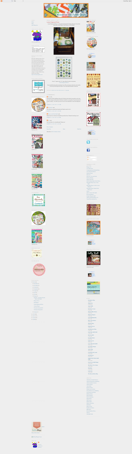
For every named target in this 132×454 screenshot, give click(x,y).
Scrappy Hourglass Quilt (91, 196)
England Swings (90, 173)
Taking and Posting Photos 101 (92, 197)
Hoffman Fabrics (90, 393)
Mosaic (88, 191)
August (35, 290)
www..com (91, 53)
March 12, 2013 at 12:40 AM (54, 123)
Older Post (79, 129)
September (36, 289)
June (35, 294)
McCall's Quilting (90, 397)
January (35, 312)
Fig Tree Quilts (91, 335)
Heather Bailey (91, 323)
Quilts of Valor (89, 406)
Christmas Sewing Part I (38, 309)
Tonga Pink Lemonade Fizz (92, 199)
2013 (34, 282)
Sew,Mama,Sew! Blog (92, 329)
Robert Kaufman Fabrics (91, 411)
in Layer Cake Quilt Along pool (93, 243)
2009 (34, 319)
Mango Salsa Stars (90, 179)
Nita (49, 120)
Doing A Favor (36, 300)
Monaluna (90, 368)
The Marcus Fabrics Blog (93, 373)
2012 (34, 314)
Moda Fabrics (89, 398)
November (36, 285)
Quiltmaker (89, 404)
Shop (33, 23)
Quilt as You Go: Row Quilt (92, 192)
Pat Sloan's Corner (91, 308)
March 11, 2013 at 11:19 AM (54, 104)
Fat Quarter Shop (91, 300)
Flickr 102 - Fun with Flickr (92, 176)
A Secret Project (37, 306)
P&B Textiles (89, 400)
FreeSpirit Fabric (91, 337)
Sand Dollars (36, 302)
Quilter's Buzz (89, 401)
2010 (34, 317)
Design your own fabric (91, 389)
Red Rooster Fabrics (90, 407)
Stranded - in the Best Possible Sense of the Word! (39, 298)
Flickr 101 (88, 174)
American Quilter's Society (92, 382)
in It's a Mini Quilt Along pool (93, 56)
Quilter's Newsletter (90, 403)
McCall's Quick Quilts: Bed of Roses (93, 181)
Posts (89, 157)
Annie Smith (89, 386)
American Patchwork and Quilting (93, 381)
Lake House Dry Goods (92, 352)
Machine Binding (90, 177)
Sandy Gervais (91, 340)
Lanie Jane (90, 371)
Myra (49, 96)
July (35, 292)
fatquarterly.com (91, 326)
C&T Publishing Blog (92, 317)
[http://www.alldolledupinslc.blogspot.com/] (39, 276)
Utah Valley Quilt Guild (92, 332)
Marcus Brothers (90, 395)
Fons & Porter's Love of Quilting (93, 390)
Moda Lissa (90, 303)
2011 (34, 315)
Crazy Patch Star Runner (91, 171)
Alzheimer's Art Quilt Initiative (92, 379)
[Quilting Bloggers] (37, 436)
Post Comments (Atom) (56, 131)
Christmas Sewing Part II (38, 307)
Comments (90, 159)
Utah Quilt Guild (90, 414)
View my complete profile (40, 446)
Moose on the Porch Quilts (53, 114)
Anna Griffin (90, 306)
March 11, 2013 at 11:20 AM (54, 111)
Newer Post (49, 129)
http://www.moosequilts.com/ (37, 74)
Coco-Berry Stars (90, 168)
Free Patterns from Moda (91, 392)
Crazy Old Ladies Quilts (92, 343)
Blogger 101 (89, 167)
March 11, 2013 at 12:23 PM (54, 117)
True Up (88, 412)
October (35, 287)
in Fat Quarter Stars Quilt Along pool (94, 133)
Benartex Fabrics (90, 387)
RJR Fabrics (89, 409)
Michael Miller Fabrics (92, 311)
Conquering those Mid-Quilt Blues (93, 170)
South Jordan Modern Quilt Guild (93, 358)
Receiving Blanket (90, 194)
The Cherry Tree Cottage (93, 365)
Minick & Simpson (91, 314)
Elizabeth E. (50, 107)
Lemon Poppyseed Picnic (38, 304)
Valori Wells (90, 349)
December (36, 283)
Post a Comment (50, 127)
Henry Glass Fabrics (92, 320)
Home (33, 22)
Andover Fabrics (90, 384)
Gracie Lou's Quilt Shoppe (93, 362)
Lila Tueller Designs (92, 346)
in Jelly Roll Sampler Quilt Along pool (93, 275)
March (35, 296)
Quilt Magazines (35, 25)
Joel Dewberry (91, 355)
